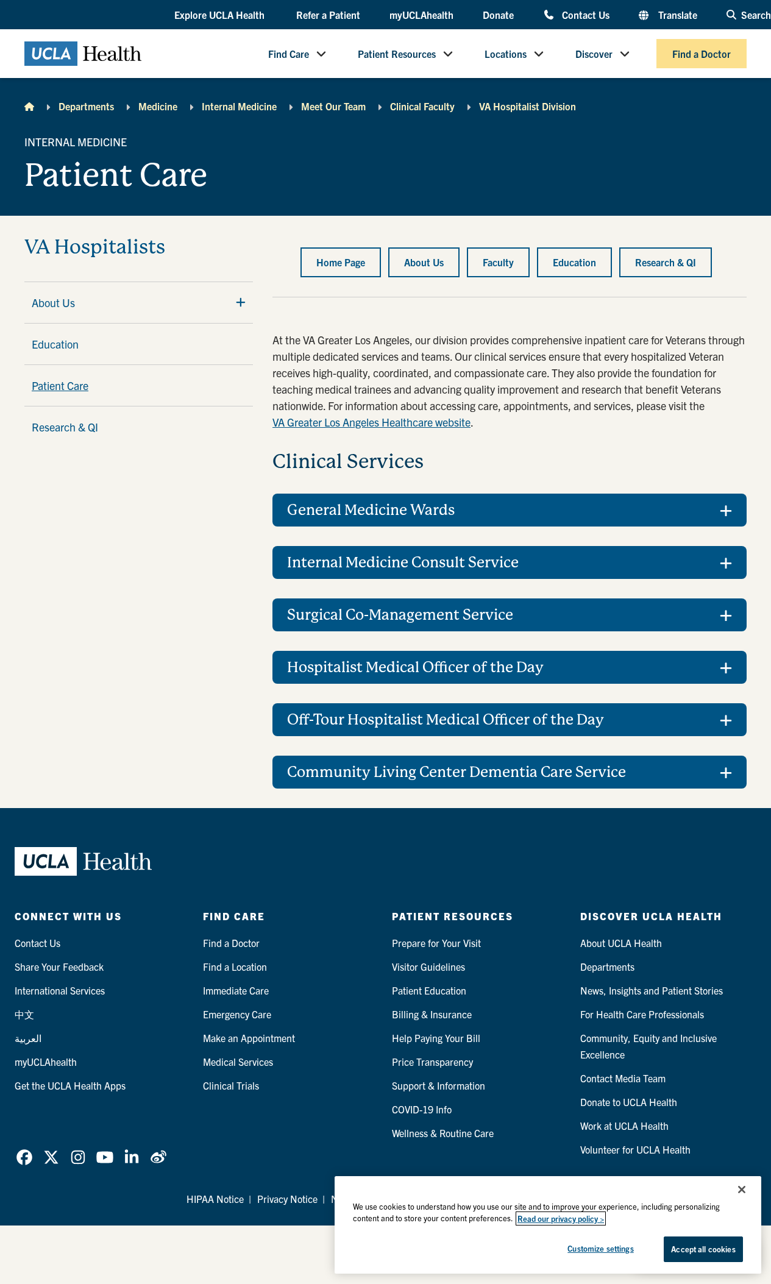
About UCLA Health (621, 943)
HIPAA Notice (215, 1199)
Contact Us (585, 14)
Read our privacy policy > (560, 1218)
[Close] (741, 1189)
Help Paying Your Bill (436, 1038)
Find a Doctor (701, 54)
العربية (28, 1038)
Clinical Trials (231, 1085)
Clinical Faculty (422, 106)
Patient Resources (397, 54)
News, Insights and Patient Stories (651, 990)
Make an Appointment (249, 1038)
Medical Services (238, 1061)
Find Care (288, 54)
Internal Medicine (239, 106)
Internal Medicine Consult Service (403, 562)
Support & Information (438, 1085)
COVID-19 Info (422, 1109)
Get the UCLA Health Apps (70, 1085)
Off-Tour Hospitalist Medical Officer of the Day (445, 719)
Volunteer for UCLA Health (635, 1149)
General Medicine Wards (371, 510)
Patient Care (60, 385)
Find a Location (235, 966)
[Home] (29, 106)
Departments (86, 106)
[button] (220, 15)
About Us (53, 303)
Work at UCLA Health (624, 1125)
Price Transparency (432, 1061)
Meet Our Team (333, 106)
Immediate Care (236, 990)
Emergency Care (237, 1014)
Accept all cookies (703, 1249)
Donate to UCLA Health (628, 1102)
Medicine (157, 106)
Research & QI (65, 427)
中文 (24, 1014)
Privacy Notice (287, 1199)
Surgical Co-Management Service (400, 614)
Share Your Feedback (59, 966)
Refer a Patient (328, 15)
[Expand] (241, 302)
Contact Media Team (623, 1078)
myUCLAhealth (421, 15)
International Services (60, 990)
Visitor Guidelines (428, 966)
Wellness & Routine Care (443, 1133)
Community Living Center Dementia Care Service (456, 772)
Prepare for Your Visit (436, 943)
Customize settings (600, 1248)
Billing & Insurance (432, 1014)
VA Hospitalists (94, 247)
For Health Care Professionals (642, 1014)
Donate (498, 15)
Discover (594, 54)
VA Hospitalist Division (527, 106)
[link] (24, 1157)
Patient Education (429, 990)
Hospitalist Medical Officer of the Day (415, 667)
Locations (506, 54)
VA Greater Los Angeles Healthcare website (371, 422)
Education (55, 344)
